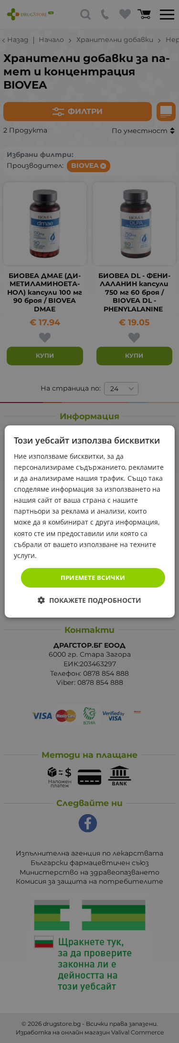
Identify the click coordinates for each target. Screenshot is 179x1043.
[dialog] (89, 521)
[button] (89, 600)
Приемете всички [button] (93, 577)
